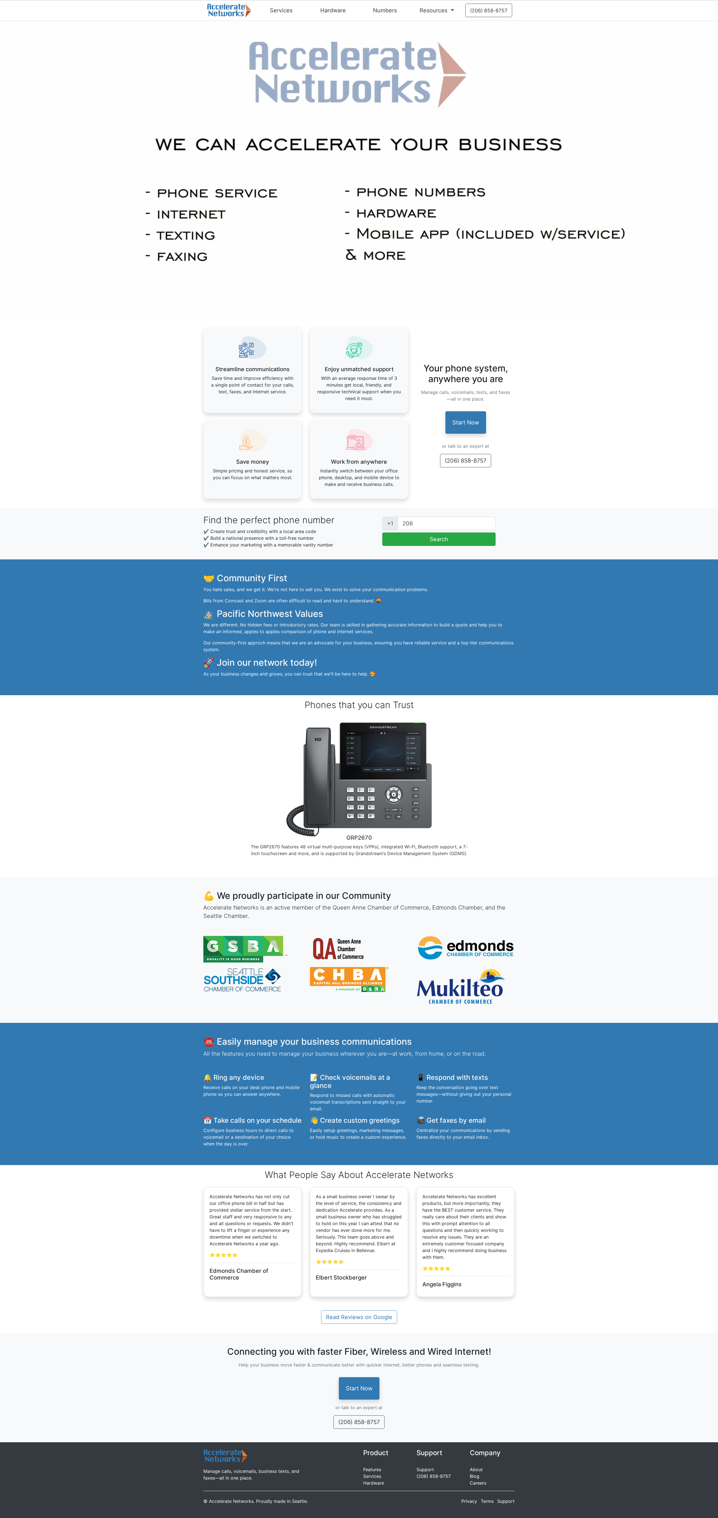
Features (372, 1469)
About (476, 1469)
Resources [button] (434, 10)
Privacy (469, 1501)
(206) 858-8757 (465, 460)
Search (439, 539)
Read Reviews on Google (359, 1317)
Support (425, 1469)
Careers (478, 1483)
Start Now (465, 422)
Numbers (385, 10)
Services (281, 10)
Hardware (333, 10)
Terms (487, 1501)
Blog (474, 1476)
